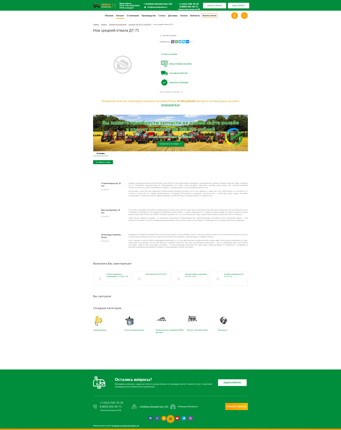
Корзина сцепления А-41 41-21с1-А (195, 275)
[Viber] (172, 41)
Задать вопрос (238, 5)
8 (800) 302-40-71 (189, 6)
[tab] (100, 153)
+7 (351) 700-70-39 (189, 4)
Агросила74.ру (170, 104)
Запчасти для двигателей (197, 330)
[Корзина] (244, 15)
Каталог (104, 24)
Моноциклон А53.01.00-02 (117, 274)
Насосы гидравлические (134, 330)
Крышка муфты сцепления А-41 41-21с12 (157, 275)
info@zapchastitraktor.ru (157, 7)
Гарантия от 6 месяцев (178, 82)
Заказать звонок (214, 5)
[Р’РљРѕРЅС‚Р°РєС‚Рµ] (187, 41)
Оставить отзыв (103, 162)
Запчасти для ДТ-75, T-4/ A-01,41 (140, 24)
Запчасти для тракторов (117, 24)
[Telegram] (180, 41)
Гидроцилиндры (100, 330)
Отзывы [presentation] (100, 153)
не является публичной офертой (125, 426)
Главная (96, 24)
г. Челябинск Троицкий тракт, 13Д (158, 4)
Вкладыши (222, 330)
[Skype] (183, 41)
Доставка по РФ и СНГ (178, 73)
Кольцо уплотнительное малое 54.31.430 (234, 275)
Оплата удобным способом (180, 64)
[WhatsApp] (176, 41)
